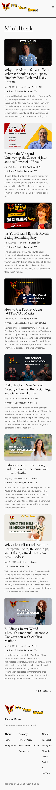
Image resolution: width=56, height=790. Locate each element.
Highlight (38, 323)
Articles (10, 91)
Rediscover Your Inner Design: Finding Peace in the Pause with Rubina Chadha (26, 469)
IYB (35, 91)
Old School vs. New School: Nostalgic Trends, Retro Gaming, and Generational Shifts (27, 389)
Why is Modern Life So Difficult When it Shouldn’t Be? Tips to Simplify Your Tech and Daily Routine (26, 76)
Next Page (44, 690)
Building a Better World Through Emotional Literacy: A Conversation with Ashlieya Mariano (26, 635)
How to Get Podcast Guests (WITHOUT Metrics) (23, 312)
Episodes (19, 91)
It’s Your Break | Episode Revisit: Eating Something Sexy (27, 236)
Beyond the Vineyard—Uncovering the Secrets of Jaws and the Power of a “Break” (25, 158)
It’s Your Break (30, 318)
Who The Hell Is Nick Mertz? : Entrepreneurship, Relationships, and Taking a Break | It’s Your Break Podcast (26, 551)
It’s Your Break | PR (33, 87)
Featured (28, 91)
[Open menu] (53, 7)
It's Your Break (12, 719)
